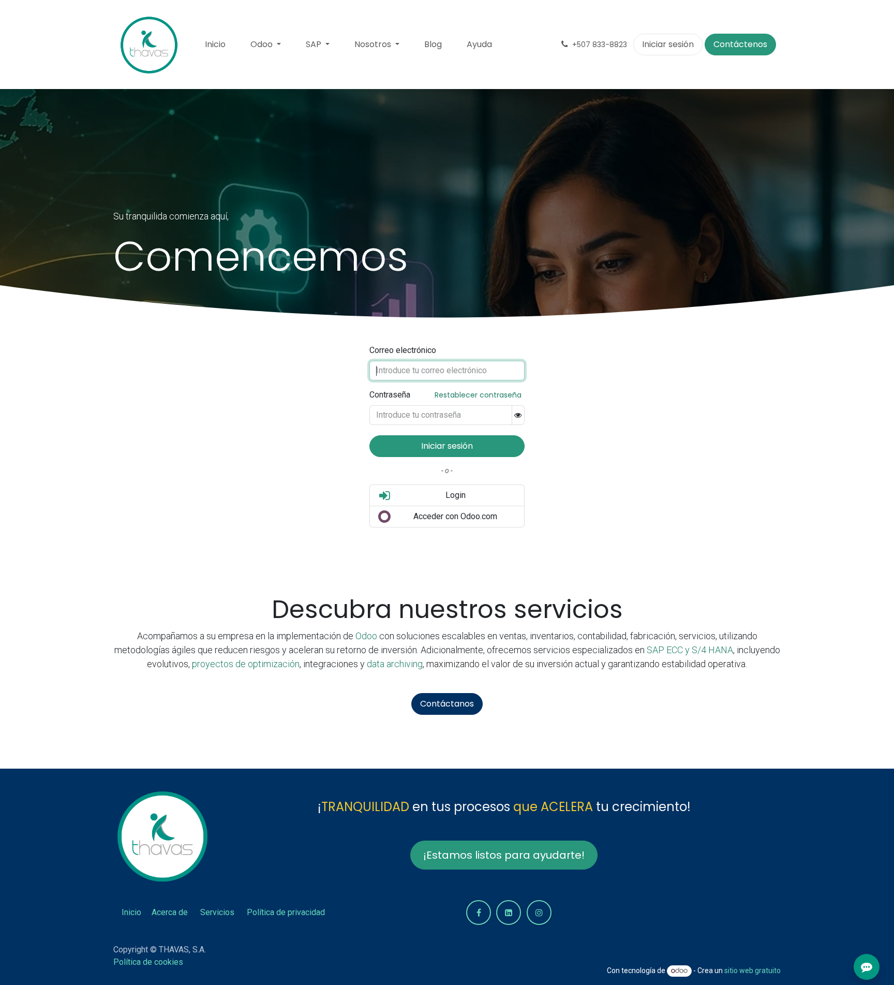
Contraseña (389, 395)
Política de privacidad (286, 912)
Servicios (217, 912)
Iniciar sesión (668, 44)
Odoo (367, 635)
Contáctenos (740, 44)
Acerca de (170, 912)
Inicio (131, 912)
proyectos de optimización (246, 663)
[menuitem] (215, 44)
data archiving (395, 663)
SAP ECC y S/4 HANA (690, 649)
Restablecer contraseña (478, 395)
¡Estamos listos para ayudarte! (504, 855)
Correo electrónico (402, 350)
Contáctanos (447, 704)
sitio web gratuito (752, 970)
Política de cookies (148, 962)
